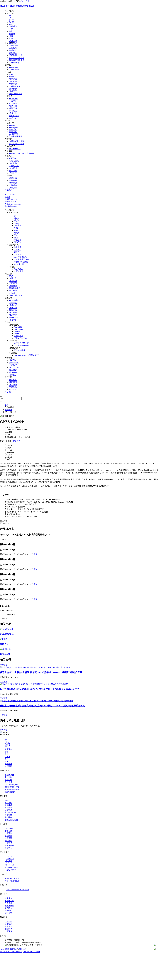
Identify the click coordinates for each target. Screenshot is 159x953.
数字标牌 (13, 89)
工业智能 (13, 48)
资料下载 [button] (8, 450)
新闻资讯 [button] (8, 176)
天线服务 (13, 53)
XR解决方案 (14, 63)
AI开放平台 (14, 70)
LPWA (11, 20)
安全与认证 (14, 166)
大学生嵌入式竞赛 (16, 141)
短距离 (12, 34)
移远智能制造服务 (16, 60)
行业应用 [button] (8, 72)
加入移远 (13, 168)
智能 (11, 31)
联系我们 (8, 190)
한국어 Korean (10, 202)
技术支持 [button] (8, 96)
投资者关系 (14, 161)
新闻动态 (13, 178)
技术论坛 (13, 103)
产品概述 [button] (8, 445)
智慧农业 (13, 50)
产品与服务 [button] (9, 11)
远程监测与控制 (15, 94)
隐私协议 (14, 949)
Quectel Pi (13, 125)
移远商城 (17, 242)
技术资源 (13, 183)
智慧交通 (13, 84)
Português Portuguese (13, 204)
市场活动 (13, 185)
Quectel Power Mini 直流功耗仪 (21, 153)
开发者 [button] (7, 121)
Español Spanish (11, 206)
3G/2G (11, 22)
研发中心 (13, 171)
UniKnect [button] (8, 455)
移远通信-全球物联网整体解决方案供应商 (17, 6)
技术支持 (13, 113)
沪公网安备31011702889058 (11, 952)
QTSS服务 (13, 99)
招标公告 (13, 173)
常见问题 (13, 106)
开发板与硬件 (14, 149)
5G (10, 16)
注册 (28, 1)
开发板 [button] (7, 459)
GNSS (11, 24)
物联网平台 (14, 45)
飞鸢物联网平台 (15, 136)
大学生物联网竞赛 (16, 144)
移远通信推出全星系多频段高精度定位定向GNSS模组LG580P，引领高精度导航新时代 (42, 705)
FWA (11, 74)
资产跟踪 (13, 81)
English (7, 197)
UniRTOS (13, 132)
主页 (6, 405)
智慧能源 (13, 79)
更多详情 (3, 730)
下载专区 (13, 101)
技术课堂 (13, 188)
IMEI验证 (13, 111)
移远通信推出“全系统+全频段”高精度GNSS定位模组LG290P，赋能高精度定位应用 (41, 672)
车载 (11, 29)
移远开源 (13, 108)
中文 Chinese (10, 195)
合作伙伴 (13, 163)
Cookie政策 (4, 949)
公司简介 (13, 158)
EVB (11, 39)
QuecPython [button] (9, 453)
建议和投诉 (14, 116)
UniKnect (13, 130)
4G (10, 18)
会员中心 (13, 118)
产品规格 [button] (8, 448)
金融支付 (13, 77)
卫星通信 (13, 26)
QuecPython (14, 67)
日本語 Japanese (11, 199)
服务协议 (23, 949)
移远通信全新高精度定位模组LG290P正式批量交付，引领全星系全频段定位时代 (39, 689)
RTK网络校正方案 (16, 58)
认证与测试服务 (15, 55)
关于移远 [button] (8, 156)
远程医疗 (13, 91)
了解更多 (3, 665)
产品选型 (13, 41)
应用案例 (13, 180)
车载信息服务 (14, 86)
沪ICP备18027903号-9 (31, 952)
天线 (11, 36)
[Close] (1, 396)
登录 (22, 1)
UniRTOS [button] (8, 457)
